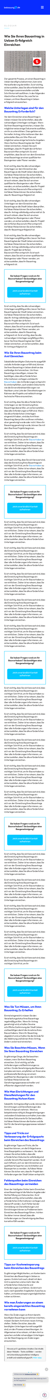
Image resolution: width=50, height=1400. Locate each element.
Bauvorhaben (15, 278)
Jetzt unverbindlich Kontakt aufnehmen (25, 292)
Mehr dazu (37, 1357)
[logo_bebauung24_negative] (12, 7)
